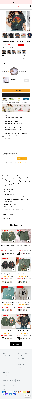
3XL (4, 63)
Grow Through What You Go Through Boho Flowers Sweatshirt (8, 274)
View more (16, 344)
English (18, 380)
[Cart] (29, 7)
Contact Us (5, 375)
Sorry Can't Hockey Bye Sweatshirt (23, 302)
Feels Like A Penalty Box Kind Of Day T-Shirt (23, 330)
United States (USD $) (8, 380)
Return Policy (6, 218)
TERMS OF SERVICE (23, 367)
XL (19, 59)
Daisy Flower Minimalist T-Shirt (8, 302)
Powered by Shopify (14, 385)
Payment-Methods (22, 361)
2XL (24, 59)
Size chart (27, 55)
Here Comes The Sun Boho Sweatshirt (8, 330)
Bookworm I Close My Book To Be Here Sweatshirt (23, 245)
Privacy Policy (21, 364)
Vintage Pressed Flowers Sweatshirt (8, 245)
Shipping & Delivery (8, 214)
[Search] (5, 7)
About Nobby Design (7, 355)
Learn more (8, 138)
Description (5, 173)
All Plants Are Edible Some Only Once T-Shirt (23, 274)
